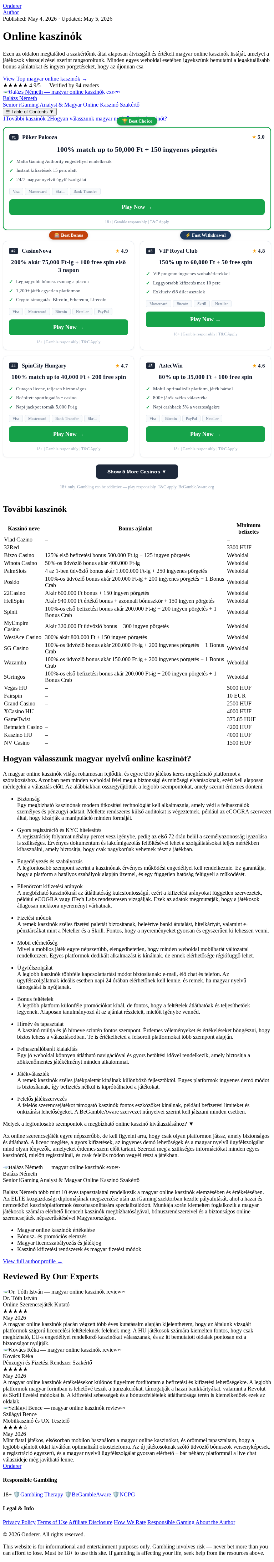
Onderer (12, 6)
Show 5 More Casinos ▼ (137, 471)
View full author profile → (33, 1261)
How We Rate (130, 1522)
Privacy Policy (19, 1522)
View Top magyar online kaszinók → (45, 79)
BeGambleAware (88, 1494)
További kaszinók (24, 118)
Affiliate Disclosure (90, 1522)
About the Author (215, 1522)
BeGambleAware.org (196, 486)
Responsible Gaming (170, 1522)
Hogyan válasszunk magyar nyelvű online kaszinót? (107, 118)
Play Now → (137, 207)
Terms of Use (52, 1522)
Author (11, 12)
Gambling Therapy (38, 1494)
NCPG (123, 1494)
